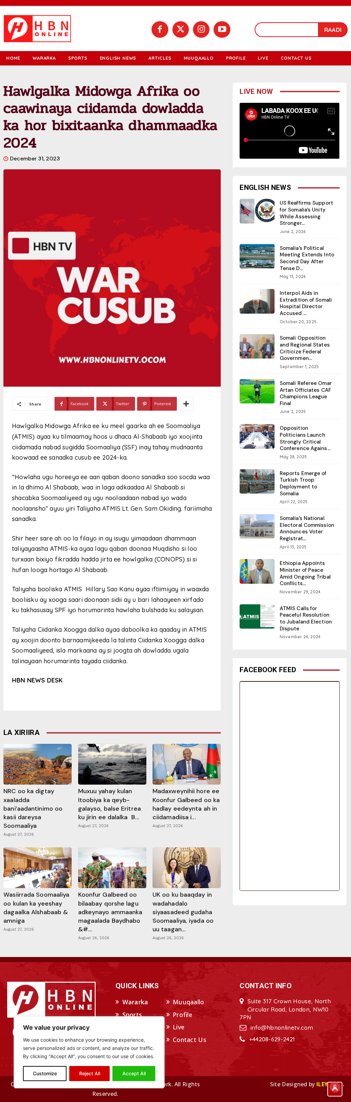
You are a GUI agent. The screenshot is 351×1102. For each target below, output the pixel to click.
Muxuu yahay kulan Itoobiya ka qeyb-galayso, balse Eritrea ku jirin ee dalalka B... (109, 804)
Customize (45, 1073)
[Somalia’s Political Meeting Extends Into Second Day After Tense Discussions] (257, 256)
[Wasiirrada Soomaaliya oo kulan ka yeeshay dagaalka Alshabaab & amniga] (37, 867)
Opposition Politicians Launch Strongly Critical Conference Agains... (305, 438)
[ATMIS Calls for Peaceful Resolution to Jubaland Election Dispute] (257, 616)
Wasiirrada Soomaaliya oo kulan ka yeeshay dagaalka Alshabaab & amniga (36, 908)
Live (178, 1027)
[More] (186, 404)
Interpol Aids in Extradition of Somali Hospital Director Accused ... (306, 303)
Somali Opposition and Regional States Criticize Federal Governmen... (305, 348)
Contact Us (189, 1040)
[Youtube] (221, 29)
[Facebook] (159, 29)
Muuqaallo (188, 1002)
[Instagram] (201, 29)
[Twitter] (180, 29)
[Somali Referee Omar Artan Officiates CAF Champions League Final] (257, 391)
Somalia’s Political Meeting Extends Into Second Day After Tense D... (307, 258)
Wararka (135, 1002)
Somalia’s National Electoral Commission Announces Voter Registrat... (307, 528)
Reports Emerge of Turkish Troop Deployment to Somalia (303, 483)
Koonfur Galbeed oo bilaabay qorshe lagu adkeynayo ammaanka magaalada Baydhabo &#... (110, 912)
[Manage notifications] (334, 1086)
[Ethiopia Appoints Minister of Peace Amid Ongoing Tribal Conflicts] (257, 571)
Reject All (89, 1073)
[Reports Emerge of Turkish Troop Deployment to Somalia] (257, 481)
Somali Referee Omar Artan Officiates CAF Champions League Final (306, 393)
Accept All (134, 1073)
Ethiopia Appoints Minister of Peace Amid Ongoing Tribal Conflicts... (305, 573)
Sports (132, 1014)
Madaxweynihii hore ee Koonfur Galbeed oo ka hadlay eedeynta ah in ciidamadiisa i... (186, 804)
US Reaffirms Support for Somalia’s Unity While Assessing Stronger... (306, 213)
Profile (182, 1014)
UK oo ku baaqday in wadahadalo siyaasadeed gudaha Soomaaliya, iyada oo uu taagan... (183, 912)
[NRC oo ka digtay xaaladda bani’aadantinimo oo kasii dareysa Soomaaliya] (37, 764)
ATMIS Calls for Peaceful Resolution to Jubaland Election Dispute (306, 618)
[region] (89, 1052)
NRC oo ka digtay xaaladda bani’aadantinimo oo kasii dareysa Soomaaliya (32, 808)
